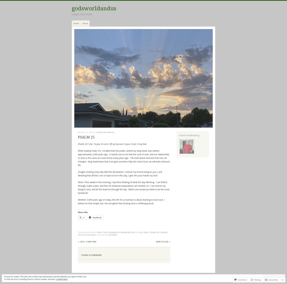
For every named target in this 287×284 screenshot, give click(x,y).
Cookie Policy (61, 279)
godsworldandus (94, 8)
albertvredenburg (105, 132)
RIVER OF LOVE (163, 241)
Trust (105, 232)
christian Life (154, 232)
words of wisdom (89, 235)
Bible (100, 232)
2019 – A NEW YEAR (87, 241)
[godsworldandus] (143, 78)
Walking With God (127, 232)
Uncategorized (114, 232)
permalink (113, 235)
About (85, 23)
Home (76, 23)
